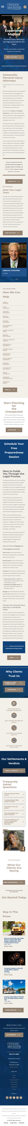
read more (8, 946)
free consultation (15, 171)
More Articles (10, 1010)
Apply (11, 657)
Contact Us (12, 181)
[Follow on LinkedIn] (20, 1097)
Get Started (11, 1035)
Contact (14, 1089)
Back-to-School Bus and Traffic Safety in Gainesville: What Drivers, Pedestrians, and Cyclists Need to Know (14, 940)
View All (8, 389)
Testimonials (14, 1084)
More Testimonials (10, 882)
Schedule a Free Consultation (10, 683)
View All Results (11, 770)
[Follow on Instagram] (17, 1097)
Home (14, 1075)
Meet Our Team (10, 233)
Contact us (6, 646)
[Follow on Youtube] (14, 1097)
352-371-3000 (14, 1054)
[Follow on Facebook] (7, 1097)
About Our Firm (11, 57)
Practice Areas (14, 1082)
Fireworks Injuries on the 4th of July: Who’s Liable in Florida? (13, 969)
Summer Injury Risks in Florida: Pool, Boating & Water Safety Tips (14, 998)
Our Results (12, 689)
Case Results (14, 1087)
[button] (16, 279)
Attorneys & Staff (14, 1080)
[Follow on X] (10, 1097)
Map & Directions (14, 1067)
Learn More (12, 430)
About (14, 1077)
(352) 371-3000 (8, 169)
